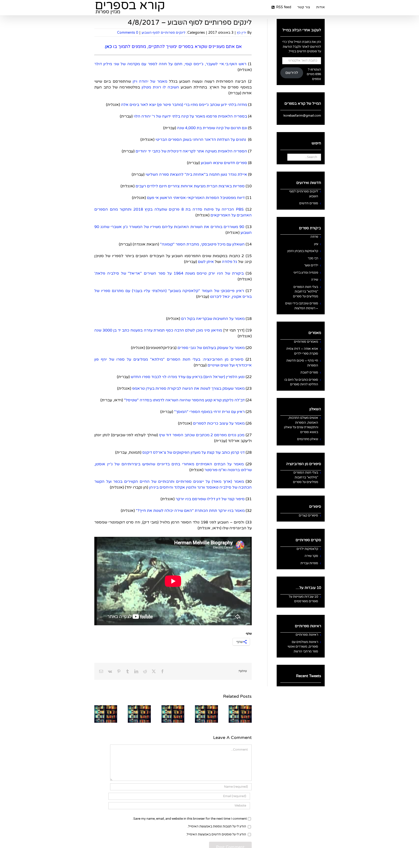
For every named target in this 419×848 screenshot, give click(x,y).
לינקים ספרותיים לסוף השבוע (163, 33)
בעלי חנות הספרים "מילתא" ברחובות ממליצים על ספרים (305, 291)
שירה (314, 280)
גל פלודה (229, 261)
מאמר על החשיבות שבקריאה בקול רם (213, 318)
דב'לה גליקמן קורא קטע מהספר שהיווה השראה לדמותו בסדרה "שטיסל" (184, 400)
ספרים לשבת (309, 372)
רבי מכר (313, 258)
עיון (316, 244)
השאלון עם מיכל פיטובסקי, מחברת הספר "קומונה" (202, 244)
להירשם (291, 73)
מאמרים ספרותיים (306, 342)
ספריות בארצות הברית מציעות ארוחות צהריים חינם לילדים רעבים (190, 186)
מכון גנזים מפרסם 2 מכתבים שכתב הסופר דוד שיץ (201, 435)
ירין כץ (241, 33)
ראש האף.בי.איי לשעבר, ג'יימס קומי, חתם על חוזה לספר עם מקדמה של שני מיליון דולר (170, 64)
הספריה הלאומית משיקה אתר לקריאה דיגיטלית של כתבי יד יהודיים (191, 151)
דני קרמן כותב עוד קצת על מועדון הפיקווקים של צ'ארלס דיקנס (193, 452)
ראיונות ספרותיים (307, 635)
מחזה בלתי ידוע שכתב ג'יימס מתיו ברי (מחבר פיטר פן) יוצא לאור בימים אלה (184, 104)
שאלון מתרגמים (307, 439)
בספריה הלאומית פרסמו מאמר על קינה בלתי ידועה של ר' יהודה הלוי (190, 116)
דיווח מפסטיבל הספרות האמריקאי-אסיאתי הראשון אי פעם (196, 197)
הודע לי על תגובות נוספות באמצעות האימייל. (216, 826)
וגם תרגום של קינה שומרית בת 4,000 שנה (212, 128)
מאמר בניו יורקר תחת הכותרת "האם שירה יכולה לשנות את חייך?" (190, 510)
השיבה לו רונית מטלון (160, 87)
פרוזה (314, 237)
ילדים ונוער (311, 265)
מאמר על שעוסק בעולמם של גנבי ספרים (211, 347)
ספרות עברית (309, 563)
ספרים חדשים (308, 203)
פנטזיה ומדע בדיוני (305, 273)
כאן (108, 46)
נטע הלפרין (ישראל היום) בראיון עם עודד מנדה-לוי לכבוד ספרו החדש (187, 376)
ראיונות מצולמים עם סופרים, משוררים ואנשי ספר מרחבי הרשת (303, 646)
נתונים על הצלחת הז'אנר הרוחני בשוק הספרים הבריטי (200, 139)
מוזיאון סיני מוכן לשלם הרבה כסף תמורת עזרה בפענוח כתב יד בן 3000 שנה (158, 330)
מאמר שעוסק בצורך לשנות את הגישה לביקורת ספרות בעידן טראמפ (188, 388)
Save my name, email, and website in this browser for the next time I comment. (190, 819)
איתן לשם (206, 261)
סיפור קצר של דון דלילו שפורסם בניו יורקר (210, 499)
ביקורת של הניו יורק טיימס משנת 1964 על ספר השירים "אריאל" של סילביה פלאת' (169, 273)
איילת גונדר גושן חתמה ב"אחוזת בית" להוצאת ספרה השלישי (196, 174)
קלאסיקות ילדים (307, 549)
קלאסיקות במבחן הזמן (302, 251)
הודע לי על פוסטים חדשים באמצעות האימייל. (216, 834)
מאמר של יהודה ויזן (150, 81)
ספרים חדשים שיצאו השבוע (224, 162)
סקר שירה (311, 556)
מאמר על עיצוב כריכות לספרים (219, 423)
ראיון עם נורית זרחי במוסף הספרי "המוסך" (209, 411)
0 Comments (127, 33)
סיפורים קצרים (308, 515)
